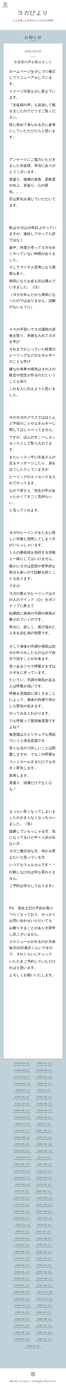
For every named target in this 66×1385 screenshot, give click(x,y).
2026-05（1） (45, 1070)
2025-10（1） (22, 1097)
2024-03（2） (22, 1150)
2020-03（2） (22, 1298)
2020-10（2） (44, 1271)
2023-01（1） (23, 1184)
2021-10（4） (44, 1231)
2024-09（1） (44, 1130)
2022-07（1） (22, 1204)
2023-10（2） (23, 1164)
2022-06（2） (44, 1204)
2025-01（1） (45, 1117)
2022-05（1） (22, 1211)
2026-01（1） (45, 1083)
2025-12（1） (23, 1090)
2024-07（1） (45, 1137)
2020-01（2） (23, 1305)
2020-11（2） (22, 1271)
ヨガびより (33, 12)
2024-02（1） (45, 1150)
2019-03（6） (23, 1339)
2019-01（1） (33, 1345)
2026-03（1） (45, 1076)
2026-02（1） (23, 1083)
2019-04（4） (45, 1332)
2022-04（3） (44, 1211)
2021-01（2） (23, 1265)
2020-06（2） (44, 1285)
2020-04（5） (45, 1292)
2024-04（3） (44, 1144)
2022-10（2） (44, 1191)
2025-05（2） (22, 1110)
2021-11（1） (23, 1231)
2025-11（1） (44, 1090)
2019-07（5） (23, 1325)
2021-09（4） (23, 1238)
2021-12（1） (44, 1224)
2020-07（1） (22, 1285)
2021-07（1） (23, 1244)
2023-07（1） (45, 1171)
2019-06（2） (45, 1325)
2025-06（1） (45, 1103)
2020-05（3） (22, 1292)
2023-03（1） (23, 1177)
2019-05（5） (23, 1332)
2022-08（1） (45, 1197)
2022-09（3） (22, 1197)
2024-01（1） (23, 1157)
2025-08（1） (44, 1097)
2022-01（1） (23, 1224)
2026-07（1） (45, 1063)
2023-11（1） (44, 1157)
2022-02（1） (45, 1218)
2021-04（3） (44, 1251)
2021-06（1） (44, 1244)
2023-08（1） (23, 1171)
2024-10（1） (22, 1130)
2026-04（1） (23, 1076)
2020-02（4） (45, 1298)
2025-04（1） (45, 1110)
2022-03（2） (22, 1218)
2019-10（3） (44, 1312)
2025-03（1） (23, 1117)
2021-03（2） (23, 1258)
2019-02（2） (45, 1339)
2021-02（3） (45, 1258)
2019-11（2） (23, 1312)
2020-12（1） (44, 1265)
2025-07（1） (23, 1103)
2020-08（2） (45, 1278)
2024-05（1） (22, 1144)
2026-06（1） (23, 1070)
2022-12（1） (44, 1184)
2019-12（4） (45, 1305)
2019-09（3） (23, 1319)
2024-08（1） (23, 1137)
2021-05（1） (22, 1251)
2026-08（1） (23, 1063)
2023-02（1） (45, 1177)
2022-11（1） (22, 1191)
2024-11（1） (44, 1123)
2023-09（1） (45, 1164)
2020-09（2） (22, 1278)
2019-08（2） (45, 1319)
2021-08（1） (45, 1238)
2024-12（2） (23, 1123)
